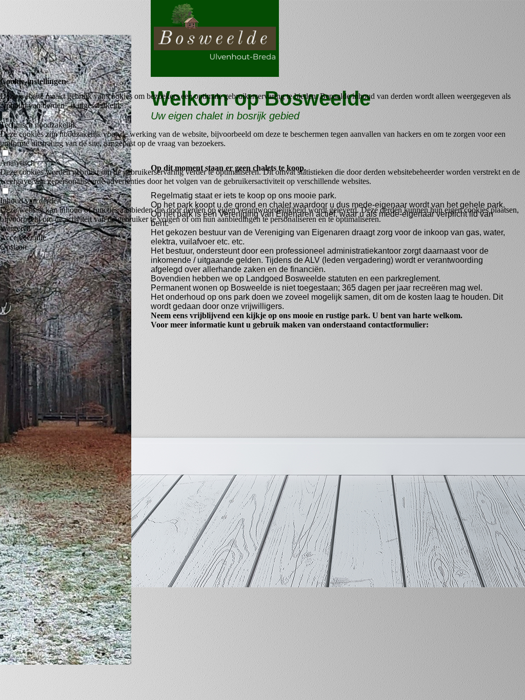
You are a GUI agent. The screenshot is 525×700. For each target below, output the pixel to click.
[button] (262, 228)
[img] (65, 350)
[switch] (5, 115)
